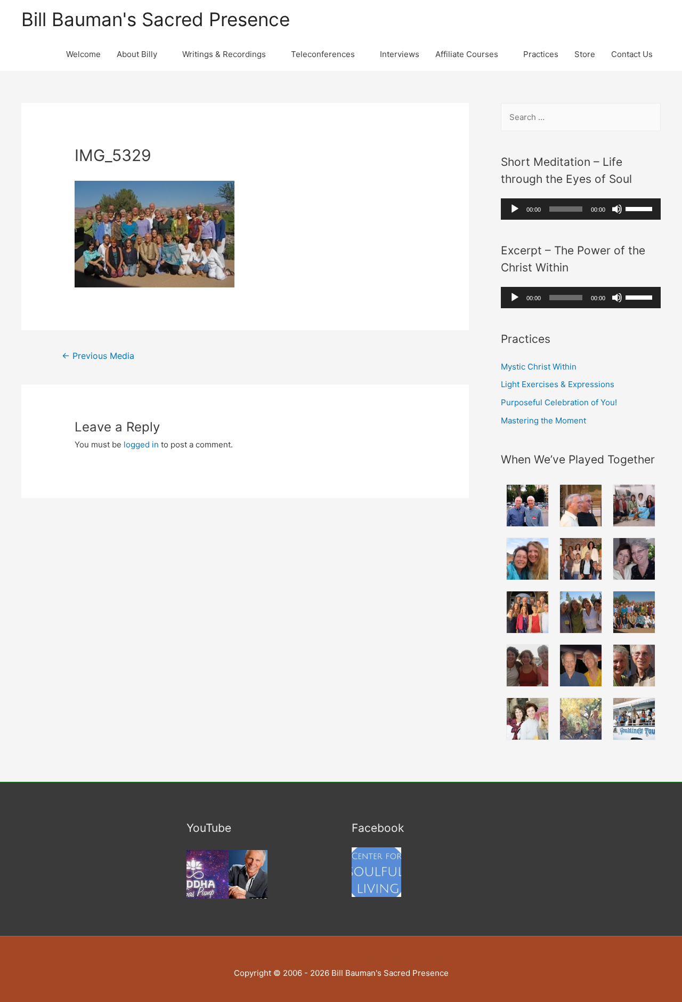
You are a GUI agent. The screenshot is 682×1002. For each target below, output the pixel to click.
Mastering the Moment (543, 420)
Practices (540, 54)
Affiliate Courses (466, 54)
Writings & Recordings (224, 54)
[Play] (514, 209)
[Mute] (617, 209)
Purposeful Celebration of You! (559, 402)
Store (584, 54)
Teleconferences (323, 54)
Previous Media (98, 356)
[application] (581, 209)
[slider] (640, 208)
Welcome (83, 54)
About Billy (137, 54)
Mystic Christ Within (539, 367)
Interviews (399, 54)
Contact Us (632, 54)
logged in (141, 444)
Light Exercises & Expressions (557, 384)
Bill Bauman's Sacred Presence (155, 19)
